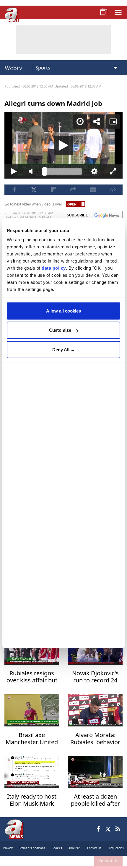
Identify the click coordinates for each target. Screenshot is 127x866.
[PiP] (117, 9)
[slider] (63, 859)
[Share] (101, 9)
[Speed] (84, 9)
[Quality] (98, 859)
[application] (63, 433)
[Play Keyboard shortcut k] (10, 859)
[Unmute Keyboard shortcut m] (30, 859)
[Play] (63, 433)
